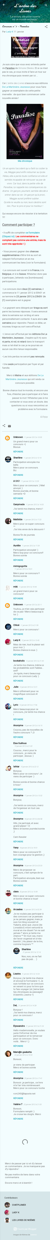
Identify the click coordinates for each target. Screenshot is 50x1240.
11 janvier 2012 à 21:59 (29, 625)
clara (15, 891)
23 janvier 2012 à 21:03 (33, 1104)
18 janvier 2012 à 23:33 (33, 866)
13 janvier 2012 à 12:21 (28, 687)
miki (15, 586)
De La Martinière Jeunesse (16, 87)
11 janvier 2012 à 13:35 (30, 481)
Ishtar (16, 766)
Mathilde (17, 519)
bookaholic (19, 660)
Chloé (16, 625)
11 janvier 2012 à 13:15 (32, 458)
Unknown (18, 437)
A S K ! (16, 481)
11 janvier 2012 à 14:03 (35, 504)
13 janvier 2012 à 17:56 (28, 705)
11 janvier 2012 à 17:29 (31, 546)
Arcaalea (17, 909)
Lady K (16, 640)
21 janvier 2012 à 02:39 (33, 909)
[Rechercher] (46, 5)
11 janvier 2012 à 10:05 (33, 437)
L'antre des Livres (25, 8)
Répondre (18, 452)
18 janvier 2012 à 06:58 (33, 819)
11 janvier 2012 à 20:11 (33, 605)
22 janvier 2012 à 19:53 (23, 1055)
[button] (46, 27)
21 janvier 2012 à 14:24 (31, 974)
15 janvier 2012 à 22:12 (29, 767)
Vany (15, 847)
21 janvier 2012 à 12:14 (32, 952)
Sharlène (17, 457)
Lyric (15, 704)
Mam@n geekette (22, 1052)
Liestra (17, 973)
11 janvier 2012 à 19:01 (23, 569)
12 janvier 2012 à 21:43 (35, 661)
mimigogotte (20, 566)
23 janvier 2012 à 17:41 (33, 1078)
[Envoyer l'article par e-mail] (9, 427)
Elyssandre (19, 1026)
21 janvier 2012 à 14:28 (27, 1005)
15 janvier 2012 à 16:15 (33, 725)
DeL (15, 1005)
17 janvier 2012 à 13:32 (33, 796)
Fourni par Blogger (27, 1229)
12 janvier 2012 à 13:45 (30, 640)
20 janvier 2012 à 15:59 (29, 892)
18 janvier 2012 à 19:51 (29, 848)
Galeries (33, 1235)
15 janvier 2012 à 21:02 (23, 746)
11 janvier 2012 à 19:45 (28, 587)
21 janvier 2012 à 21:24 (35, 1026)
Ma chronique (25, 161)
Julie (15, 686)
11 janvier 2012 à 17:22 (32, 520)
